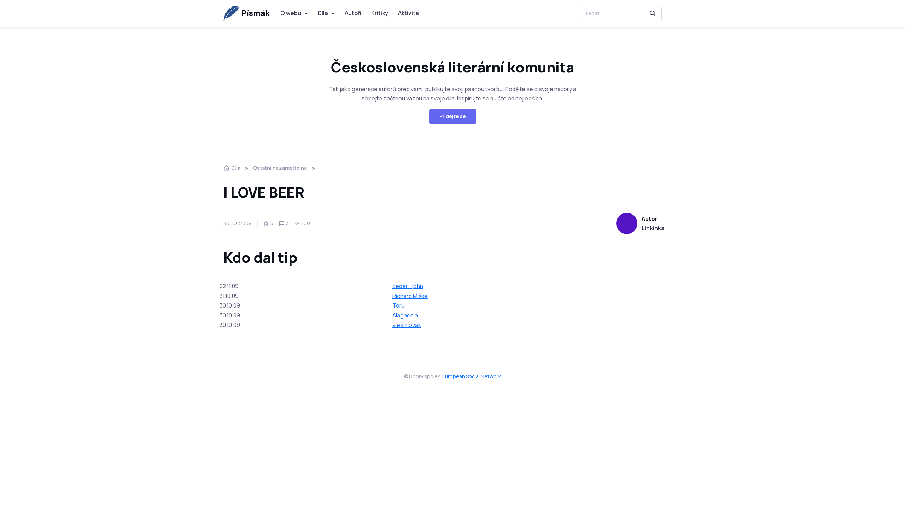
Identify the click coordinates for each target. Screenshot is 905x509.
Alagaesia (405, 315)
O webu (290, 13)
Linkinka (653, 228)
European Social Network (471, 376)
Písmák (255, 13)
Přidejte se (452, 116)
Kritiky (379, 13)
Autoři (353, 13)
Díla (323, 13)
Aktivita (408, 13)
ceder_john (407, 286)
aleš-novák (406, 325)
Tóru (398, 305)
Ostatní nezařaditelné (280, 167)
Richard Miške (410, 296)
